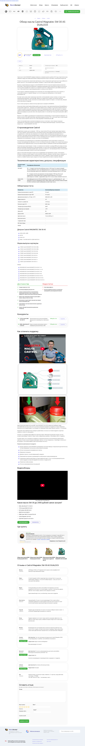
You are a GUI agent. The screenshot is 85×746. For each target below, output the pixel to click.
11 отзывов (28, 55)
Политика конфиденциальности (52, 739)
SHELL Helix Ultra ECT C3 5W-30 (25, 506)
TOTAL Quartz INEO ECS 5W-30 (25, 508)
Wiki (71, 5)
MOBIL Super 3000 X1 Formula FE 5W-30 (27, 514)
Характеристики (47, 55)
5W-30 (20, 61)
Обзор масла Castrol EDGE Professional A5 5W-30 (36, 558)
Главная (38, 18)
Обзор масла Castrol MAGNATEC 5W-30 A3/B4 (61, 558)
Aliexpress (76, 5)
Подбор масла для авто (73, 11)
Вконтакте (43, 539)
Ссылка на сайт (22, 715)
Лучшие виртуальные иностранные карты (9, 0)
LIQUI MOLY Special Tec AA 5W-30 (26, 518)
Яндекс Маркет (23, 640)
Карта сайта (49, 741)
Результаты (35, 522)
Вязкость (47, 5)
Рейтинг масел (33, 5)
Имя (34, 704)
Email (35, 709)
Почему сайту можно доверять (37, 743)
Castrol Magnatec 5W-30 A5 (25, 516)
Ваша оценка (22, 704)
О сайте (38, 539)
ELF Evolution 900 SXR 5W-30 (25, 510)
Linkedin (48, 539)
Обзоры (41, 5)
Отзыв (20, 689)
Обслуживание (54, 5)
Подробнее (63, 318)
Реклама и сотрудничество (37, 741)
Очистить (21, 708)
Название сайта (22, 711)
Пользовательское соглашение (37, 739)
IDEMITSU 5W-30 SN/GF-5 (24, 512)
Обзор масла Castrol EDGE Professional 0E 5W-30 (23, 558)
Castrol (48, 18)
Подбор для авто (64, 5)
